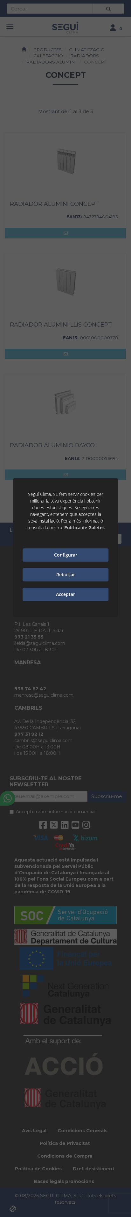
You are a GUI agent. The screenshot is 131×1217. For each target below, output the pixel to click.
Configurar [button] (65, 555)
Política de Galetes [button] (84, 527)
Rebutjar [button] (65, 575)
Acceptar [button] (65, 595)
